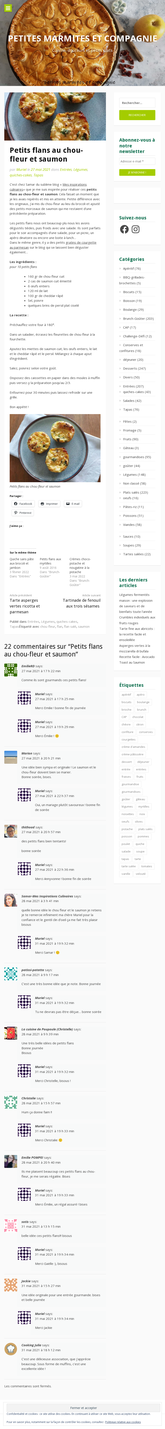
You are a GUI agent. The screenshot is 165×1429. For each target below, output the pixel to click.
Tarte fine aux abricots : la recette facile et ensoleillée (136, 634)
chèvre (126, 724)
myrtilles (143, 806)
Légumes (80, 169)
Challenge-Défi (134, 336)
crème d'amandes (133, 747)
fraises (126, 777)
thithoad (28, 827)
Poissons (130, 515)
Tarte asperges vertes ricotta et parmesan (25, 604)
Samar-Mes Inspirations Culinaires (47, 896)
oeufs (127, 498)
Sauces (128, 536)
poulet (126, 844)
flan (59, 626)
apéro (141, 694)
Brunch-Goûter (134, 318)
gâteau (140, 799)
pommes (143, 836)
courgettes (129, 739)
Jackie (26, 1281)
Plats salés (131, 492)
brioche (126, 709)
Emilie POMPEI (32, 1157)
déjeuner (129, 359)
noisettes (128, 814)
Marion (26, 753)
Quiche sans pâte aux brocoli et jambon (22, 563)
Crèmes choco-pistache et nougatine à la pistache (80, 565)
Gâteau (128, 448)
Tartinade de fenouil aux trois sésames (82, 601)
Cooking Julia (31, 1345)
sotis (25, 1221)
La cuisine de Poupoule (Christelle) (47, 1029)
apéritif (126, 694)
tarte (138, 859)
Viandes (129, 524)
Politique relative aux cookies (123, 1422)
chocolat (137, 717)
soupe (140, 851)
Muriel (21, 169)
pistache (127, 829)
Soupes (128, 545)
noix (142, 814)
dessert (127, 762)
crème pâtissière (133, 754)
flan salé (70, 626)
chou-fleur (47, 626)
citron (140, 724)
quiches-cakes (21, 175)
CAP (126, 327)
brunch (141, 709)
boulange (143, 702)
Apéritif (128, 268)
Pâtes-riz (130, 507)
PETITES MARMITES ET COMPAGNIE (82, 38)
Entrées (66, 169)
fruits (139, 777)
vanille (126, 874)
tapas (125, 859)
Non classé (131, 483)
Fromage (129, 430)
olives (139, 821)
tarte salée (129, 866)
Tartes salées (133, 554)
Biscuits (128, 292)
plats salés (145, 829)
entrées (141, 769)
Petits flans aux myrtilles (50, 561)
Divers (128, 377)
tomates (146, 866)
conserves (146, 732)
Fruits (127, 439)
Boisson (129, 300)
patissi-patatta (32, 970)
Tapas (38, 175)
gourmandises (133, 457)
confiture (127, 732)
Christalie (28, 1098)
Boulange (130, 309)
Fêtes (127, 421)
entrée (126, 769)
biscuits (126, 702)
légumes (127, 806)
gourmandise (130, 784)
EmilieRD (28, 666)
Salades (128, 400)
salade (126, 851)
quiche (140, 844)
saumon (84, 626)
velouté (141, 874)
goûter (128, 466)
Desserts (130, 368)
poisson (127, 836)
